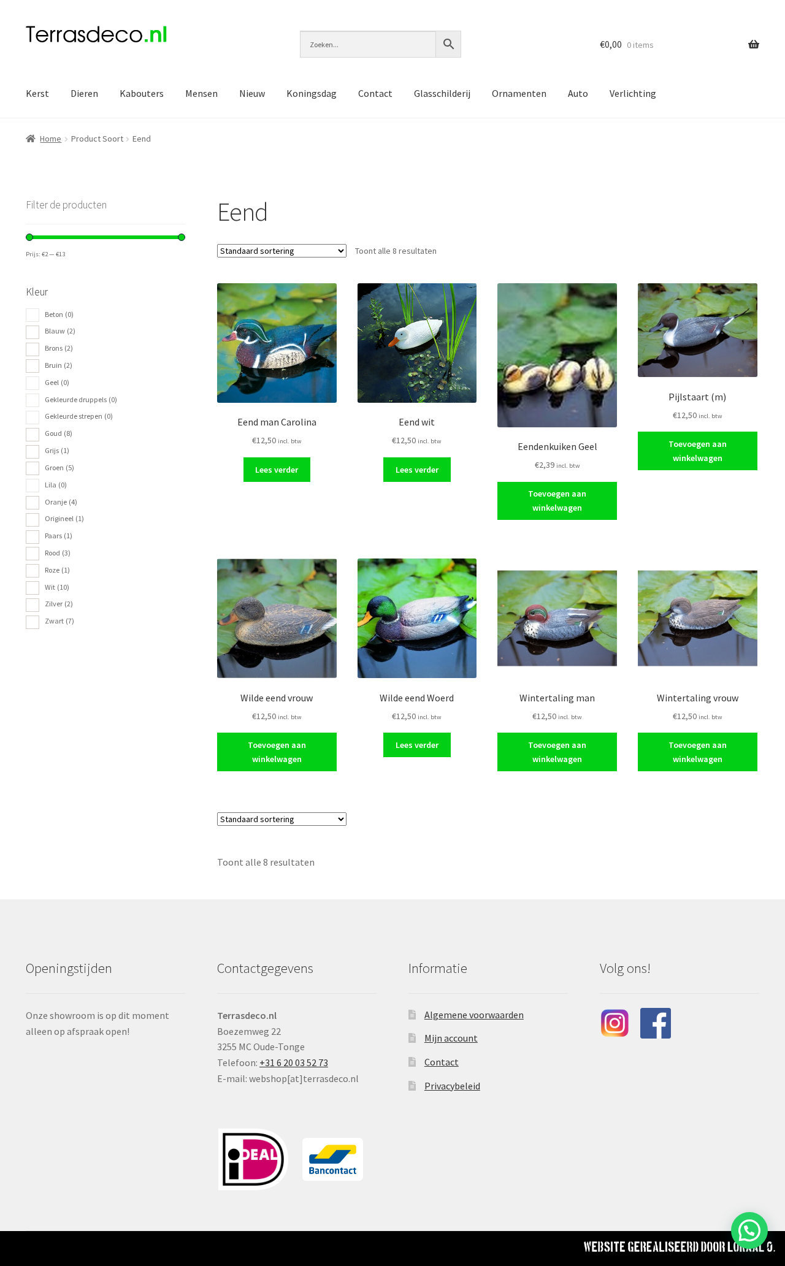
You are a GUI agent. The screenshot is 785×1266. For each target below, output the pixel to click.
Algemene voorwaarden (474, 1015)
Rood (58, 552)
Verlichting (633, 93)
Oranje (61, 501)
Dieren (84, 93)
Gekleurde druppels (81, 399)
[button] (749, 1230)
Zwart (59, 620)
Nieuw (252, 93)
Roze (57, 569)
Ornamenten (519, 93)
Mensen (201, 93)
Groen (59, 467)
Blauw (60, 330)
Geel (57, 382)
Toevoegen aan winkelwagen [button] (557, 500)
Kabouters (142, 93)
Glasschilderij (442, 93)
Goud (58, 433)
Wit (57, 587)
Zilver (59, 603)
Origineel (64, 518)
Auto (578, 93)
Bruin (58, 365)
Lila (56, 484)
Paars (58, 535)
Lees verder (276, 469)
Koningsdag (311, 93)
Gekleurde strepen (79, 416)
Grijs (57, 450)
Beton (59, 314)
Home (50, 138)
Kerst (37, 93)
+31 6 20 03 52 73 (293, 1062)
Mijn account (451, 1038)
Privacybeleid (452, 1086)
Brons (59, 348)
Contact (375, 93)
